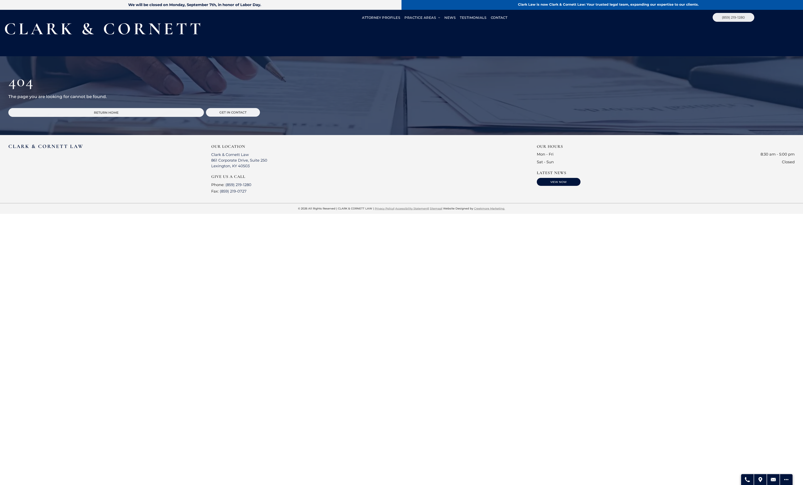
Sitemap (435, 208)
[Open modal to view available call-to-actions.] (786, 479)
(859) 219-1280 (238, 185)
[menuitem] (381, 17)
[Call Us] (747, 479)
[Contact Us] (773, 479)
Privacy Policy (384, 208)
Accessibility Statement (411, 208)
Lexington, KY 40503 (230, 166)
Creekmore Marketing (489, 208)
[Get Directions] (760, 479)
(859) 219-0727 (233, 191)
